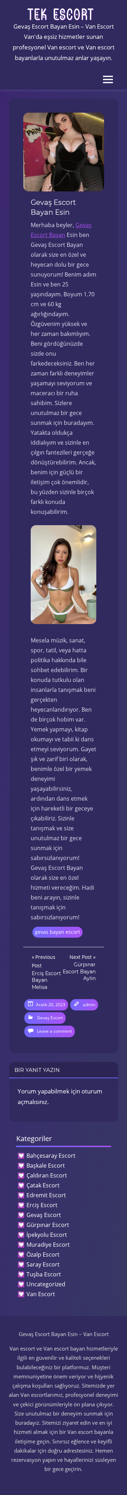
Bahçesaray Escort (50, 1155)
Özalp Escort (43, 1254)
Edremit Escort (46, 1195)
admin (89, 1005)
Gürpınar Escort (47, 1225)
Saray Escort (43, 1264)
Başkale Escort (45, 1165)
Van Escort (40, 1294)
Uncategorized (45, 1284)
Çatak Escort (43, 1185)
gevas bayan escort (57, 932)
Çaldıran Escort (46, 1175)
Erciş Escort (42, 1205)
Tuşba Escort (43, 1274)
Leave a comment (54, 1031)
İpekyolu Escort (46, 1235)
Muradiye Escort (48, 1244)
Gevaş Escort (50, 1018)
